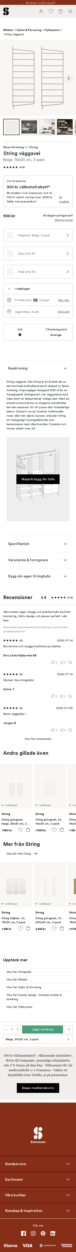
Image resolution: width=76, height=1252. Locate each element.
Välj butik (63, 311)
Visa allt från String (18, 853)
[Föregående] (7, 78)
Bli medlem (64, 199)
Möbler (8, 30)
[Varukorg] (60, 11)
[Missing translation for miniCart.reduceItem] (6, 1029)
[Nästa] (69, 78)
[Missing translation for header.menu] (70, 11)
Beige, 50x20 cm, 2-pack (22, 1039)
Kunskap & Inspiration (23, 1211)
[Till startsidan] (6, 11)
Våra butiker (15, 1195)
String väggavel (14, 34)
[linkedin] (52, 1233)
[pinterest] (43, 1233)
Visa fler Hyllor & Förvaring (23, 987)
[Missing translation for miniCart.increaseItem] (17, 1029)
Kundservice (15, 1164)
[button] (14, 167)
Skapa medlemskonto (38, 1088)
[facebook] (23, 1233)
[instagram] (33, 1233)
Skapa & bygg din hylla (38, 479)
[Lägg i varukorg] (28, 829)
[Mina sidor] (41, 11)
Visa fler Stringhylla (18, 971)
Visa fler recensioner (38, 738)
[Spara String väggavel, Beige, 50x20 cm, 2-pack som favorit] (69, 1029)
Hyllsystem (52, 30)
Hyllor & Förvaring (29, 30)
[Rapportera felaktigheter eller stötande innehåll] (70, 662)
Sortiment (14, 1179)
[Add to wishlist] (20, 830)
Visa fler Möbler (17, 979)
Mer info (63, 300)
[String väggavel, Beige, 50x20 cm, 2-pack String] (38, 78)
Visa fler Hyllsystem (19, 1006)
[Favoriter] (51, 11)
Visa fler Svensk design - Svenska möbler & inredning (34, 997)
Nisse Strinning (13, 147)
